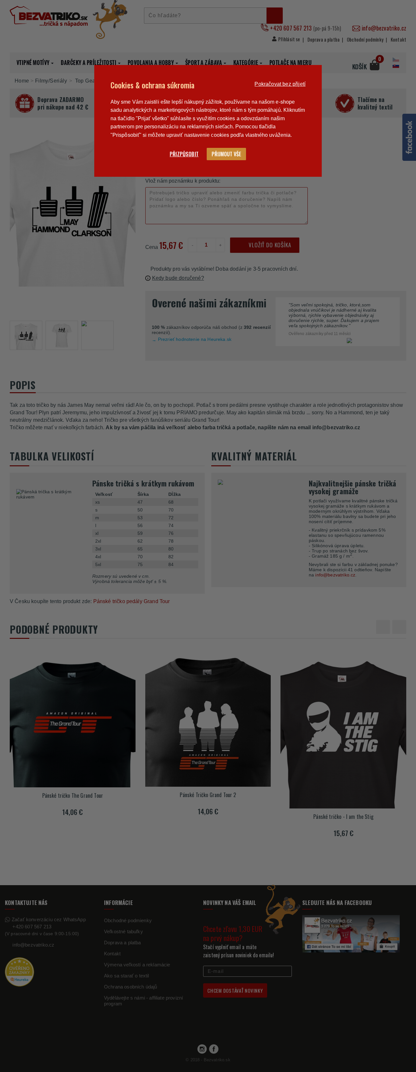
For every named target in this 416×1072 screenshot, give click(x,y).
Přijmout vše (226, 154)
